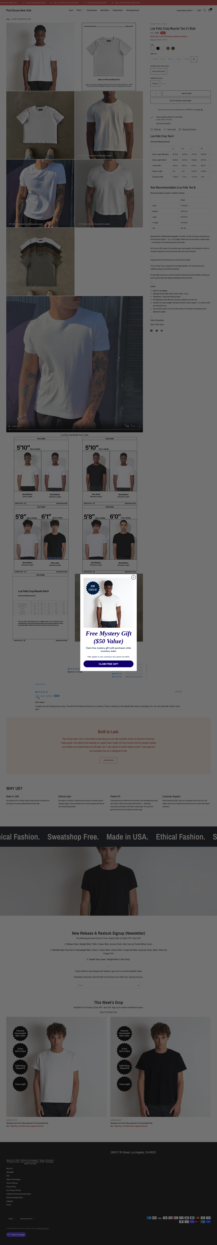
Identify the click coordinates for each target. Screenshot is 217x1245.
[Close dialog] (133, 577)
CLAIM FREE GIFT (108, 664)
